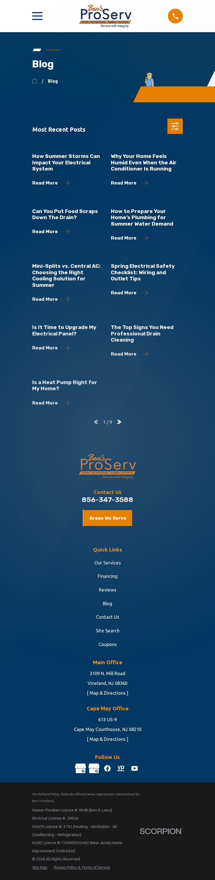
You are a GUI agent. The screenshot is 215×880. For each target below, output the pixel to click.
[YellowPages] (121, 768)
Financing (108, 576)
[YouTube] (134, 768)
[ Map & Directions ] (107, 693)
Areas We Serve (107, 518)
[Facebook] (107, 768)
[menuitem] (39, 868)
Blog (107, 603)
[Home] (105, 16)
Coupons (108, 644)
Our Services (107, 562)
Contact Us (107, 616)
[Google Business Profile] (80, 768)
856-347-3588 (107, 499)
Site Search (108, 630)
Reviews (107, 589)
